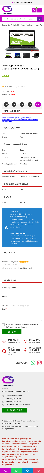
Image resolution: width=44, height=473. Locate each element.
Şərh (4, 309)
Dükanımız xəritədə (14, 396)
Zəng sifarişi (16, 410)
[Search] (39, 19)
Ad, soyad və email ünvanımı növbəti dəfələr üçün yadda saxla (22, 325)
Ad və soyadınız (9, 288)
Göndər (12, 332)
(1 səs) (10, 86)
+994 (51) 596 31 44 (23, 2)
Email (4, 296)
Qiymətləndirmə (9, 305)
